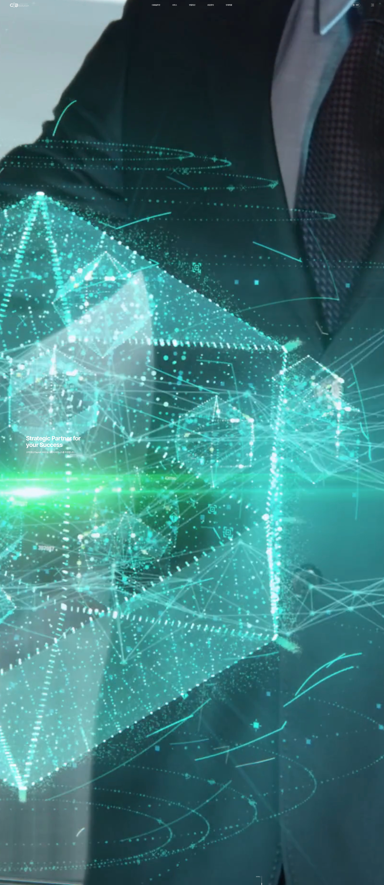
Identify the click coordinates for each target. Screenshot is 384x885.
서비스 (174, 5)
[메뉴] (372, 5)
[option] (192, 442)
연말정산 (192, 5)
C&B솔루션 (156, 5)
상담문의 (210, 5)
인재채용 (229, 5)
